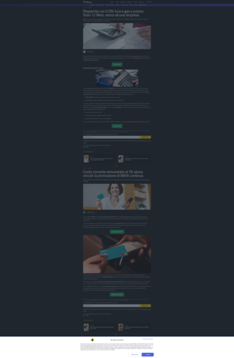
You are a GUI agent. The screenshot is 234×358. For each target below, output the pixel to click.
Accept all (148, 354)
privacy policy (97, 349)
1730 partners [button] (88, 343)
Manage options (134, 354)
